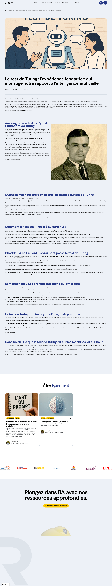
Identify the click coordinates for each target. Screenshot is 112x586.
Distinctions (50, 570)
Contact (90, 567)
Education (29, 562)
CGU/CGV (51, 582)
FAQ (69, 576)
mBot (69, 570)
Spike (69, 573)
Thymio (70, 567)
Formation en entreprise (33, 565)
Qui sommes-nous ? (53, 562)
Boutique (57, 3)
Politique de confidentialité (30, 582)
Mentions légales (43, 582)
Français (4, 584)
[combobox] (6, 584)
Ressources (65, 3)
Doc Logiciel (71, 562)
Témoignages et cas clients (54, 565)
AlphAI (69, 565)
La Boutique (91, 565)
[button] (35, 3)
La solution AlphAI (47, 3)
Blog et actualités (52, 567)
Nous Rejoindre (51, 573)
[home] (9, 3)
